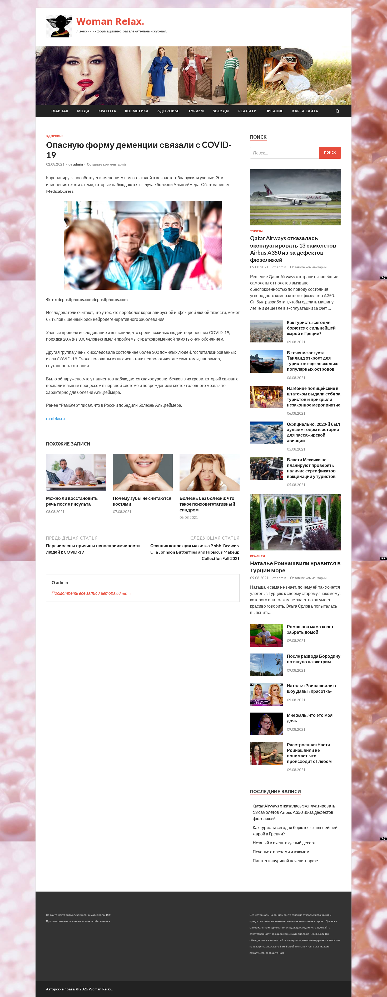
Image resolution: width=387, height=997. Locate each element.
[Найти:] (295, 153)
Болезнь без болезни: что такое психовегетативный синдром (207, 503)
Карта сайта (305, 111)
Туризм (196, 111)
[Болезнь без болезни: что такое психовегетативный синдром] (210, 492)
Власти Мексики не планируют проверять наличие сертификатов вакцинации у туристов (311, 467)
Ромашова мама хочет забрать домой (310, 629)
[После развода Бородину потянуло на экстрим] (266, 674)
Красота (107, 111)
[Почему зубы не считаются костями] (143, 492)
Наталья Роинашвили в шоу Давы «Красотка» (311, 688)
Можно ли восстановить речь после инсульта (72, 501)
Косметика (136, 111)
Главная (59, 111)
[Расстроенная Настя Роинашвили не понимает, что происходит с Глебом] (266, 763)
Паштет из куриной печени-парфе (285, 860)
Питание (274, 111)
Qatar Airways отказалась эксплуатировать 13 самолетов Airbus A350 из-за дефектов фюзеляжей (294, 812)
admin (78, 164)
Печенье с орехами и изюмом (281, 851)
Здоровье (168, 111)
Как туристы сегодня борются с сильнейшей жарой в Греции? (311, 328)
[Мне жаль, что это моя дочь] (266, 733)
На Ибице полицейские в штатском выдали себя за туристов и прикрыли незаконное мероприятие (313, 396)
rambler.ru (55, 418)
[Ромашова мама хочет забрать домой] (266, 644)
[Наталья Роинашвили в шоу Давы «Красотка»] (266, 703)
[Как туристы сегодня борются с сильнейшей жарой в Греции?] (266, 340)
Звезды (221, 111)
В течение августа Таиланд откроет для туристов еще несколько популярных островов (313, 360)
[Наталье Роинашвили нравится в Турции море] (295, 551)
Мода (83, 111)
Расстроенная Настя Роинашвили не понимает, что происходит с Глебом (309, 752)
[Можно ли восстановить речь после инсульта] (76, 492)
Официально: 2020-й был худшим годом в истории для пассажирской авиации (313, 432)
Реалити (247, 111)
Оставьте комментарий (106, 164)
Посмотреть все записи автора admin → (92, 593)
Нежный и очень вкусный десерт (284, 842)
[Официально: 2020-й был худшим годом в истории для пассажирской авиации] (266, 442)
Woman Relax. (110, 21)
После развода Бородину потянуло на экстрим (313, 659)
